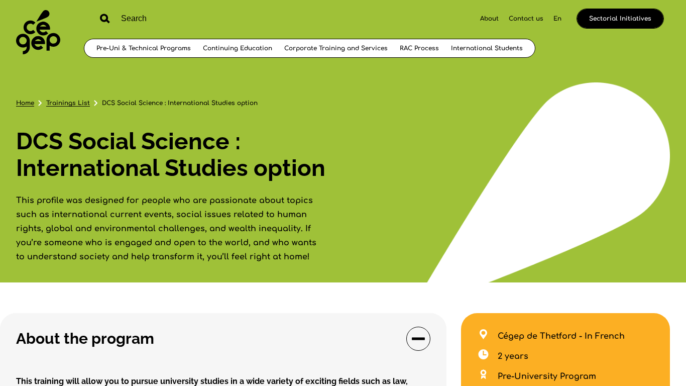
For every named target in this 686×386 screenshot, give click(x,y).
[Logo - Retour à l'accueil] (38, 33)
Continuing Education (237, 48)
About (489, 19)
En (557, 19)
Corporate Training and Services (336, 48)
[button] (223, 338)
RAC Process (419, 48)
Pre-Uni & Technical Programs (143, 48)
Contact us (526, 19)
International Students (487, 48)
